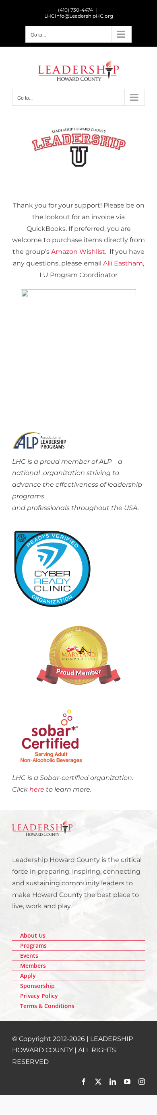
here (36, 789)
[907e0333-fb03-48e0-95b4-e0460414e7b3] (52, 531)
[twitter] (98, 1081)
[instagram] (141, 1081)
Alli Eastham (123, 263)
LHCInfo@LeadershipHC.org (78, 16)
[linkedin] (112, 1081)
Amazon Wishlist (78, 251)
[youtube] (127, 1081)
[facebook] (84, 1081)
